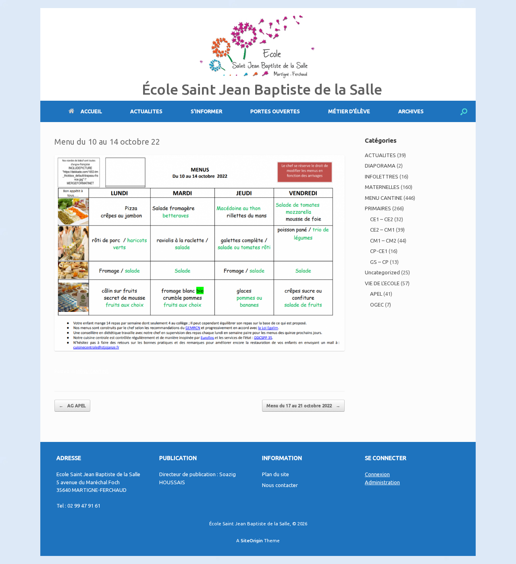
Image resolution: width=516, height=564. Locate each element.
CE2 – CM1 (382, 229)
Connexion (377, 474)
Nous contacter (280, 485)
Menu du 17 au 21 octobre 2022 (303, 405)
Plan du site (275, 474)
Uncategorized (382, 272)
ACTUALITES (146, 111)
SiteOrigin (252, 540)
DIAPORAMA (380, 165)
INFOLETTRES (381, 176)
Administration (382, 482)
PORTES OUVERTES (275, 111)
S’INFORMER (206, 111)
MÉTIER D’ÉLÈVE (349, 111)
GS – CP (379, 262)
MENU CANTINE (92, 371)
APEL (376, 294)
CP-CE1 (378, 251)
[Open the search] (464, 111)
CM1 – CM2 (383, 240)
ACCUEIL (91, 111)
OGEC (377, 304)
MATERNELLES (382, 187)
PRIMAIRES (378, 208)
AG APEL (72, 405)
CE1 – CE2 (381, 219)
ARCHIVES (411, 111)
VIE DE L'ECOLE (382, 283)
